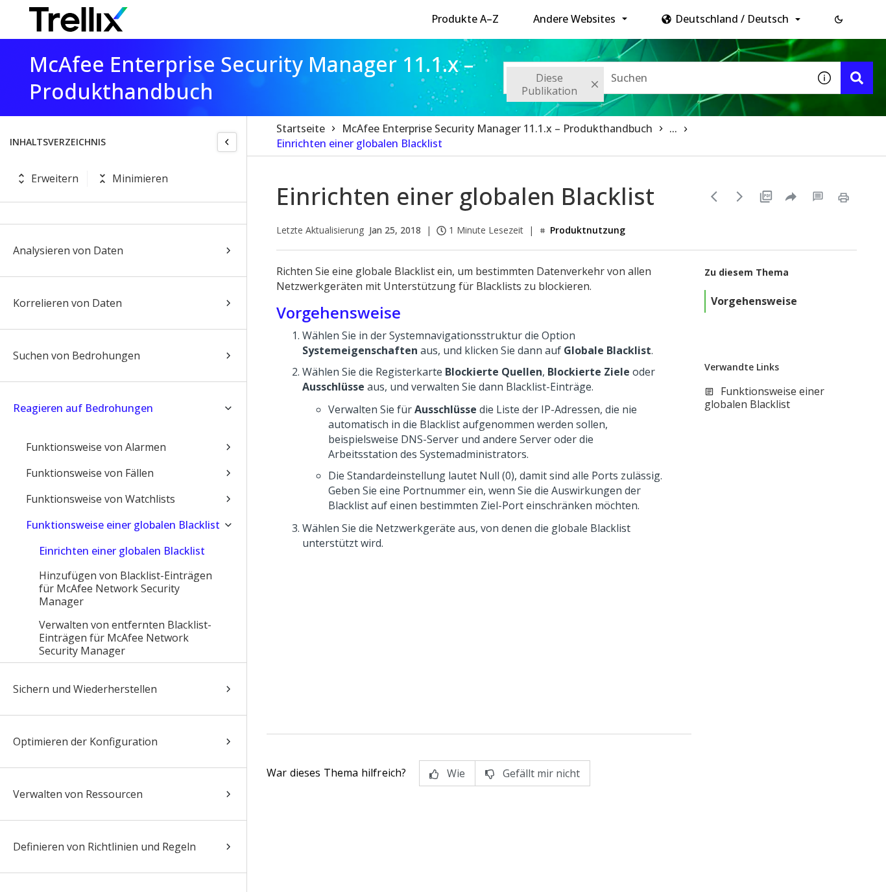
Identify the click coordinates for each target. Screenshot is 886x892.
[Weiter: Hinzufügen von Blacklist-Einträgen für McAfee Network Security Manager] (740, 197)
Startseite (300, 128)
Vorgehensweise (754, 301)
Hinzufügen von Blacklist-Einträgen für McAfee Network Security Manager (125, 588)
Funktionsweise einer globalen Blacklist (123, 525)
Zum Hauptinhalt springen (229, 15)
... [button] (673, 128)
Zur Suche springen (356, 15)
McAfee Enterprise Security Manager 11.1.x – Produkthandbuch (497, 128)
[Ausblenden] (227, 142)
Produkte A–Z (465, 19)
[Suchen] (857, 78)
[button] (839, 19)
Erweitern (54, 178)
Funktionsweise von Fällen (90, 473)
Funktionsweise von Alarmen (96, 447)
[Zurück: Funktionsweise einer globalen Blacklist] (714, 197)
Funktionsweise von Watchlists (100, 499)
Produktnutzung (587, 230)
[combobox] (655, 78)
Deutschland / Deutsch (732, 19)
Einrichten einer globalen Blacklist (122, 551)
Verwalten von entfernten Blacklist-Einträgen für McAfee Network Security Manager (125, 637)
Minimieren (140, 178)
